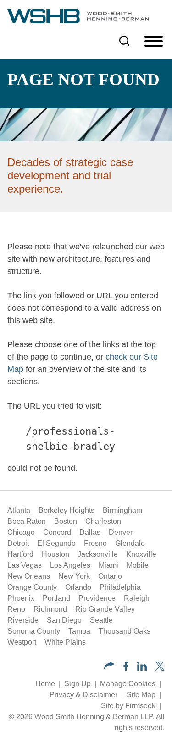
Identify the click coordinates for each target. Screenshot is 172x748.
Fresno (95, 543)
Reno (16, 609)
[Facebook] (125, 668)
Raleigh (137, 598)
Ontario (110, 576)
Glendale (130, 543)
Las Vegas (24, 565)
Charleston (103, 521)
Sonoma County (33, 631)
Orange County (32, 587)
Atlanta (18, 510)
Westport (21, 642)
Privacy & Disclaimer (83, 695)
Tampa (79, 631)
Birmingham (122, 510)
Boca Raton (26, 521)
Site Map (141, 695)
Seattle (101, 620)
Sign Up (77, 684)
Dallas (89, 532)
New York (74, 576)
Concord (57, 532)
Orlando (78, 587)
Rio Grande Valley (105, 609)
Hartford (20, 554)
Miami (108, 565)
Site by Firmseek (128, 706)
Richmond (50, 609)
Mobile (138, 565)
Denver (121, 532)
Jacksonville (98, 554)
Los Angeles (70, 565)
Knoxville (141, 554)
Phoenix (20, 598)
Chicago (21, 532)
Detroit (18, 543)
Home (45, 684)
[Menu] (154, 41)
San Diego (64, 620)
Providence (97, 598)
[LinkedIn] (142, 668)
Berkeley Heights (66, 510)
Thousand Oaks (124, 631)
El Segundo (56, 543)
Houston (55, 554)
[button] (109, 667)
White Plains (65, 642)
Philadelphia (120, 587)
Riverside (23, 620)
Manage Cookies (127, 684)
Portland (56, 598)
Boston (65, 521)
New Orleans (28, 576)
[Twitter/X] (160, 668)
